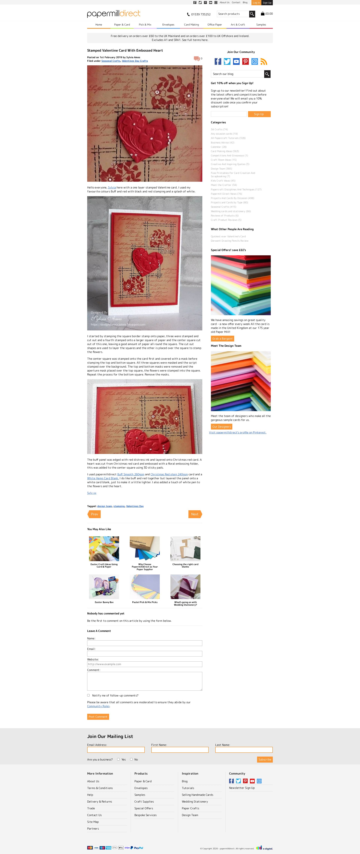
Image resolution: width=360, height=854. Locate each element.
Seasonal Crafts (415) (223, 206)
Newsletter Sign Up (242, 788)
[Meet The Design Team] (241, 381)
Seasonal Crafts (110, 61)
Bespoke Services (145, 815)
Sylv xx (91, 493)
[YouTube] (237, 61)
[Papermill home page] (113, 15)
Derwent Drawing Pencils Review (229, 240)
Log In (256, 2)
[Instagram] (254, 61)
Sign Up (267, 2)
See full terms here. (195, 40)
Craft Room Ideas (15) (224, 159)
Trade (91, 808)
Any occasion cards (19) (224, 133)
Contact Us (94, 815)
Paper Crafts (190, 808)
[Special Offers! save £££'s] (241, 285)
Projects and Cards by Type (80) (229, 202)
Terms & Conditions (100, 788)
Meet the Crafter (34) (224, 185)
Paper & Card (122, 24)
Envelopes (168, 24)
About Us (93, 781)
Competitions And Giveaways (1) (229, 155)
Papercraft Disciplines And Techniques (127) (236, 189)
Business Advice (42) (222, 142)
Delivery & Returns (99, 801)
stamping (119, 506)
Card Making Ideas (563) (225, 151)
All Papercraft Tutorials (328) (228, 138)
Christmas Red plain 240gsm (169, 474)
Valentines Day (135, 506)
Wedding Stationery (195, 801)
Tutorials (188, 788)
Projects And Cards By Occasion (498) (232, 198)
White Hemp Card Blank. (103, 478)
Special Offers (143, 808)
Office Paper (215, 24)
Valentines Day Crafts (135, 61)
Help (90, 795)
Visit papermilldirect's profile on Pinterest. (237, 432)
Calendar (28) (219, 146)
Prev (94, 514)
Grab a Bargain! (222, 339)
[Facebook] (219, 61)
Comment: (93, 670)
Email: (91, 649)
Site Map (93, 822)
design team (104, 506)
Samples (261, 24)
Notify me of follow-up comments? (115, 695)
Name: (91, 638)
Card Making (191, 24)
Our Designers (221, 427)
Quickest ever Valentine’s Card (228, 236)
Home (98, 24)
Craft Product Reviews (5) (226, 220)
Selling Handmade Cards (197, 795)
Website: (93, 659)
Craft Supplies (144, 801)
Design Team (190, 815)
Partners (93, 829)
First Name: (159, 745)
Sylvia (112, 187)
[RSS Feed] (264, 61)
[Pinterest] (246, 61)
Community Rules (98, 706)
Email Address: (97, 745)
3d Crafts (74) (219, 129)
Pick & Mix (145, 24)
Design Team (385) (221, 168)
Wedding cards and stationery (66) (231, 211)
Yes (124, 759)
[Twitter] (228, 61)
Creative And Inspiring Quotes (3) (230, 164)
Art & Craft (238, 24)
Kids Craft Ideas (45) (223, 180)
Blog (185, 781)
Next (195, 514)
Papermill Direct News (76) (226, 193)
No (136, 759)
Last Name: (222, 745)
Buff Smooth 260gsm (130, 474)
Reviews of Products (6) (225, 215)
